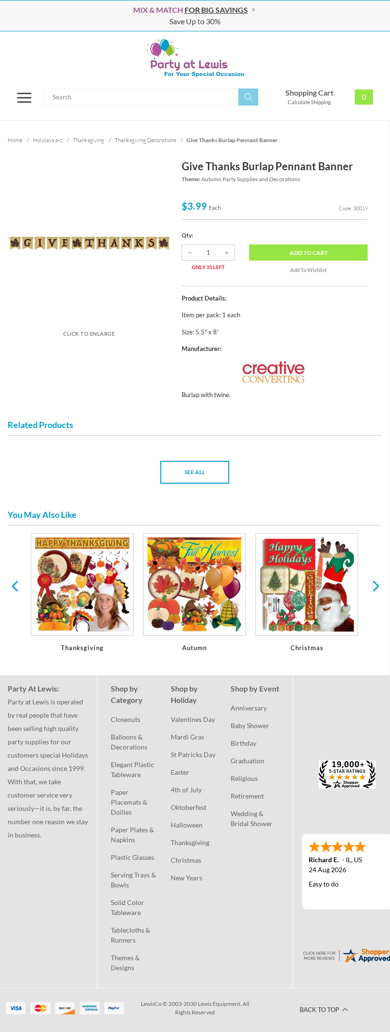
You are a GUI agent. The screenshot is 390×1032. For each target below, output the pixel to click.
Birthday (243, 743)
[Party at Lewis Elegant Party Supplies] (195, 58)
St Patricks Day (193, 754)
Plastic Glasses (132, 857)
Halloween (187, 825)
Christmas (186, 860)
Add (309, 252)
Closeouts (125, 719)
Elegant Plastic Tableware (133, 769)
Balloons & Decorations (129, 742)
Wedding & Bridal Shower (252, 818)
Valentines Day (193, 719)
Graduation (247, 761)
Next (374, 585)
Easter (180, 772)
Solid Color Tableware (128, 907)
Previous (14, 585)
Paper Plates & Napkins (133, 835)
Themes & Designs (126, 963)
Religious (244, 778)
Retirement (247, 796)
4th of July (186, 790)
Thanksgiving (190, 842)
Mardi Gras (187, 737)
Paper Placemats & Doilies (130, 802)
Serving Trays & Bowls (134, 880)
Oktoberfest (188, 807)
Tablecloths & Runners (131, 935)
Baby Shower (250, 725)
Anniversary (249, 708)
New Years (186, 878)
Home (15, 140)
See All (195, 472)
